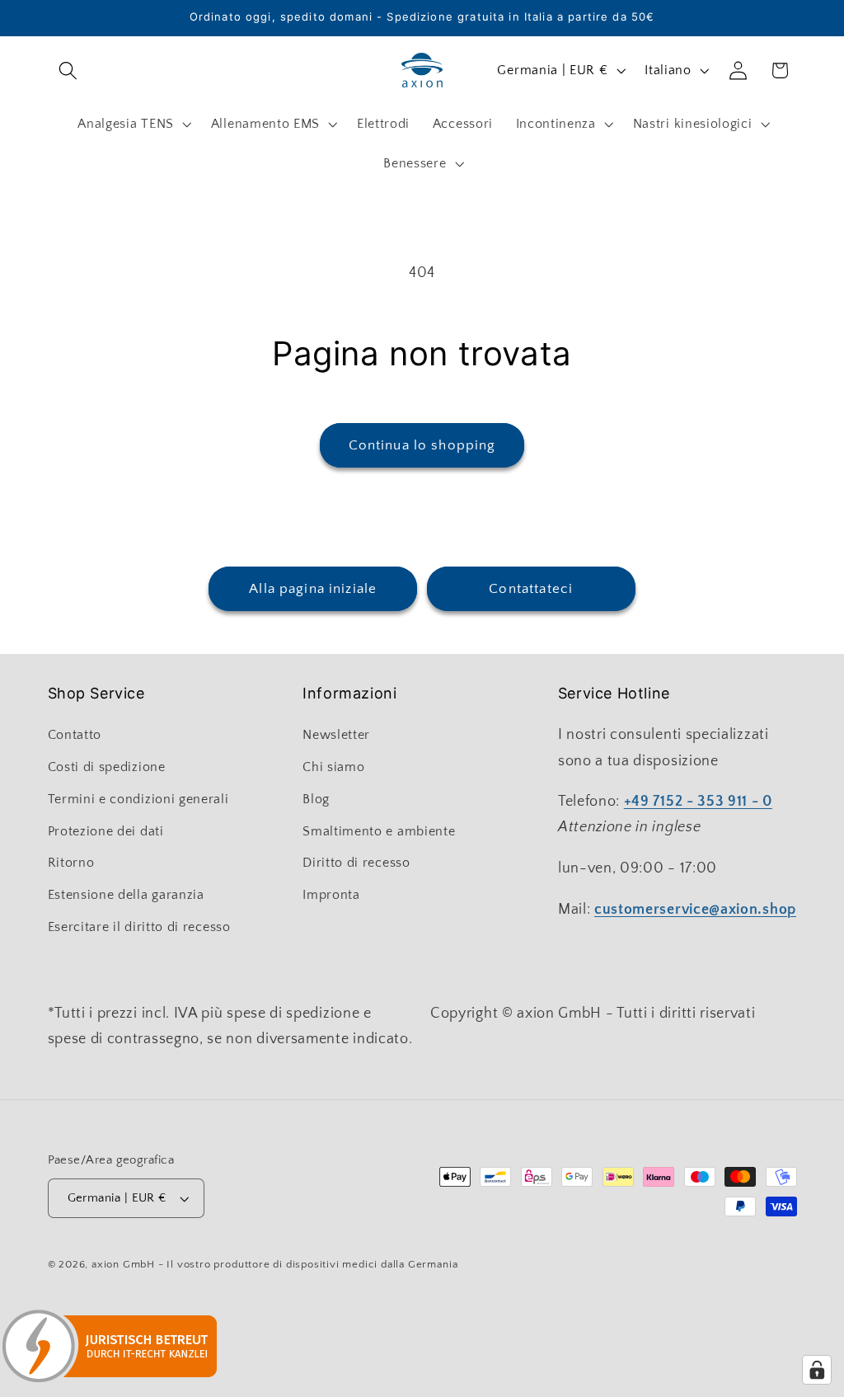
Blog (316, 799)
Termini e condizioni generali (138, 799)
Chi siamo (333, 767)
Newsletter (336, 734)
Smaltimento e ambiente (378, 831)
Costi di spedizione (107, 767)
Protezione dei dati (106, 831)
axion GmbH (123, 1264)
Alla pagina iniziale (313, 588)
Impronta (331, 894)
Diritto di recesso (356, 862)
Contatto (75, 734)
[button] (69, 70)
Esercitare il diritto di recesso (139, 927)
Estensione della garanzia (126, 894)
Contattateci (531, 588)
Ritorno (71, 862)
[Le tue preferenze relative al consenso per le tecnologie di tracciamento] (817, 1370)
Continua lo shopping (422, 445)
